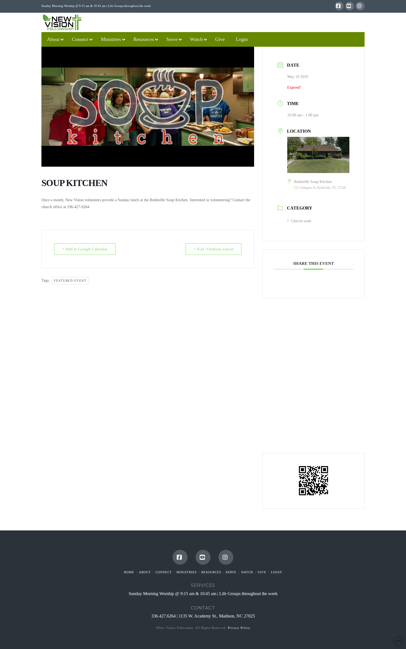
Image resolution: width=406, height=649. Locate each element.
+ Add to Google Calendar (84, 249)
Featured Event (70, 280)
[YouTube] (349, 6)
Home (129, 572)
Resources (211, 572)
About (145, 572)
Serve (231, 572)
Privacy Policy (239, 627)
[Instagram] (360, 6)
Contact (203, 608)
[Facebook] (339, 6)
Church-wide (301, 221)
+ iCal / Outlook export (213, 249)
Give (262, 572)
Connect (163, 572)
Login (276, 572)
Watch (247, 572)
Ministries (186, 572)
